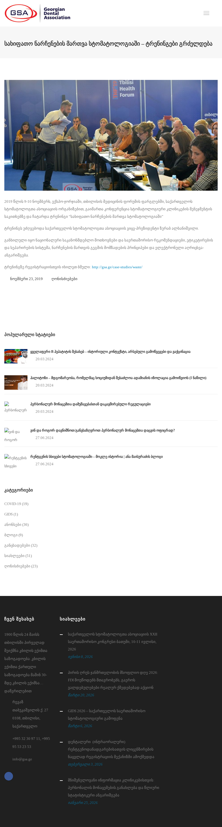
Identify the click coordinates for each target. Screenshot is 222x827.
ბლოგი (11, 535)
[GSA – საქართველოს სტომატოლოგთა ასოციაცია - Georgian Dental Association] (37, 13)
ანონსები (12, 524)
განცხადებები (17, 545)
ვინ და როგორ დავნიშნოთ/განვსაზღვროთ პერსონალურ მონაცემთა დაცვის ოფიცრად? (102, 430)
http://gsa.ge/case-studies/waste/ (117, 267)
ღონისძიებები (64, 279)
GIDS (8, 514)
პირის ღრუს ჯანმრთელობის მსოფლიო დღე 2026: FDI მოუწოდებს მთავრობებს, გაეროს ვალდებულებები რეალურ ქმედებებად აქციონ (113, 680)
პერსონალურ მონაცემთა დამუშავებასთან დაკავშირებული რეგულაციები (90, 404)
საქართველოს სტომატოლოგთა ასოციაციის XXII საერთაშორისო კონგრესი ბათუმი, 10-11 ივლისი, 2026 (112, 641)
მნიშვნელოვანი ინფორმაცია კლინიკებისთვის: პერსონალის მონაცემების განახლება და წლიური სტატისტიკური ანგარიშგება (113, 787)
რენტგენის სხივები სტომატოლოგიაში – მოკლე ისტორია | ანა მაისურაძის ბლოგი (96, 457)
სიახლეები (14, 556)
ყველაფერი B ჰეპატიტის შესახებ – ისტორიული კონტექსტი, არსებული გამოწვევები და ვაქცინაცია (110, 352)
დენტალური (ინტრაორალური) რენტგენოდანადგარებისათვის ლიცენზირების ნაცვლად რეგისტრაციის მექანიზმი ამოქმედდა (111, 749)
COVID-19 (12, 504)
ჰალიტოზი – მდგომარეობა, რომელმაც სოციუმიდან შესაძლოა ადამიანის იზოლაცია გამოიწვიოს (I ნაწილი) (118, 378)
